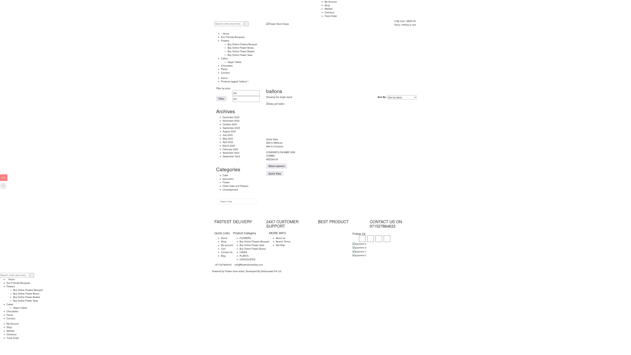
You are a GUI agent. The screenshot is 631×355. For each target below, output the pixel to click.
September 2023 (231, 156)
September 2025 (231, 128)
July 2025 (228, 135)
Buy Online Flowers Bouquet (254, 241)
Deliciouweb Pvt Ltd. (271, 271)
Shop (223, 241)
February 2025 (230, 149)
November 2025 (231, 120)
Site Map (280, 245)
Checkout (11, 334)
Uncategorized (230, 189)
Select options (277, 166)
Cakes (10, 304)
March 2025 (229, 145)
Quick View (275, 173)
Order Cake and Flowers (235, 186)
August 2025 (229, 131)
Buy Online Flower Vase (252, 245)
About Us (280, 238)
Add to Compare (274, 146)
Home (224, 78)
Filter (221, 98)
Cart (223, 248)
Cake (225, 175)
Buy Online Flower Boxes (253, 248)
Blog (223, 255)
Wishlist (10, 330)
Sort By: (382, 97)
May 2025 (228, 138)
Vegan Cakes (20, 307)
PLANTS (244, 255)
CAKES (243, 252)
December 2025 (231, 117)
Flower (226, 182)
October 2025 (230, 124)
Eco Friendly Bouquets (18, 282)
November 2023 (231, 152)
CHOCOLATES (247, 259)
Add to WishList (274, 142)
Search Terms (283, 241)
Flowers (11, 286)
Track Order (13, 338)
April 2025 (228, 142)
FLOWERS (245, 238)
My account (227, 245)
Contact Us (227, 252)
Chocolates (12, 311)
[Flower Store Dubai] (277, 23)
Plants (10, 315)
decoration (228, 178)
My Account (13, 323)
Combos (11, 318)
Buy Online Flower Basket (26, 297)
